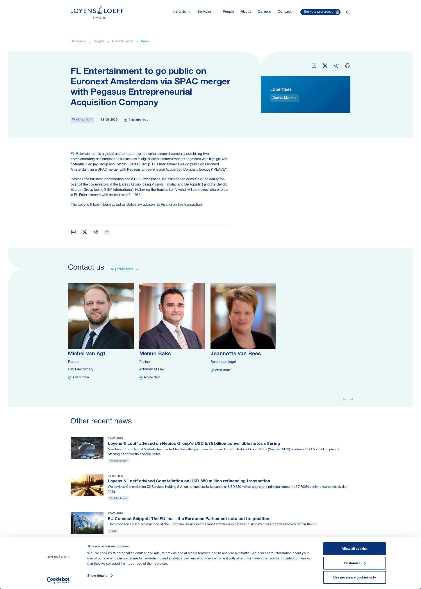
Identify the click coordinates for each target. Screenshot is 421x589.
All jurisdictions (122, 269)
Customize (352, 563)
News (145, 41)
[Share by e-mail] (336, 66)
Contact (285, 12)
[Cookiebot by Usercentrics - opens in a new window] (58, 580)
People (228, 12)
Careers (264, 12)
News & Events (123, 41)
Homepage (78, 41)
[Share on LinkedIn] (314, 66)
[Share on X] (325, 66)
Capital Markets (284, 98)
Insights (99, 41)
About (246, 12)
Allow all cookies (354, 548)
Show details (97, 575)
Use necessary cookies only (354, 577)
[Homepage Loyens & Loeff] (97, 12)
